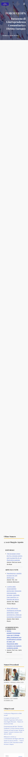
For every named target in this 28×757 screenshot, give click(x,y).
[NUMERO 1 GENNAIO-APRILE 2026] (14, 675)
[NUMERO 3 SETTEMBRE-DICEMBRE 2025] (14, 691)
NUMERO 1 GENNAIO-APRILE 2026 (14, 682)
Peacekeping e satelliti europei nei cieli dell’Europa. (14, 575)
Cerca (7, 756)
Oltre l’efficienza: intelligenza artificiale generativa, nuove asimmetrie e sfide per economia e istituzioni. (14, 613)
